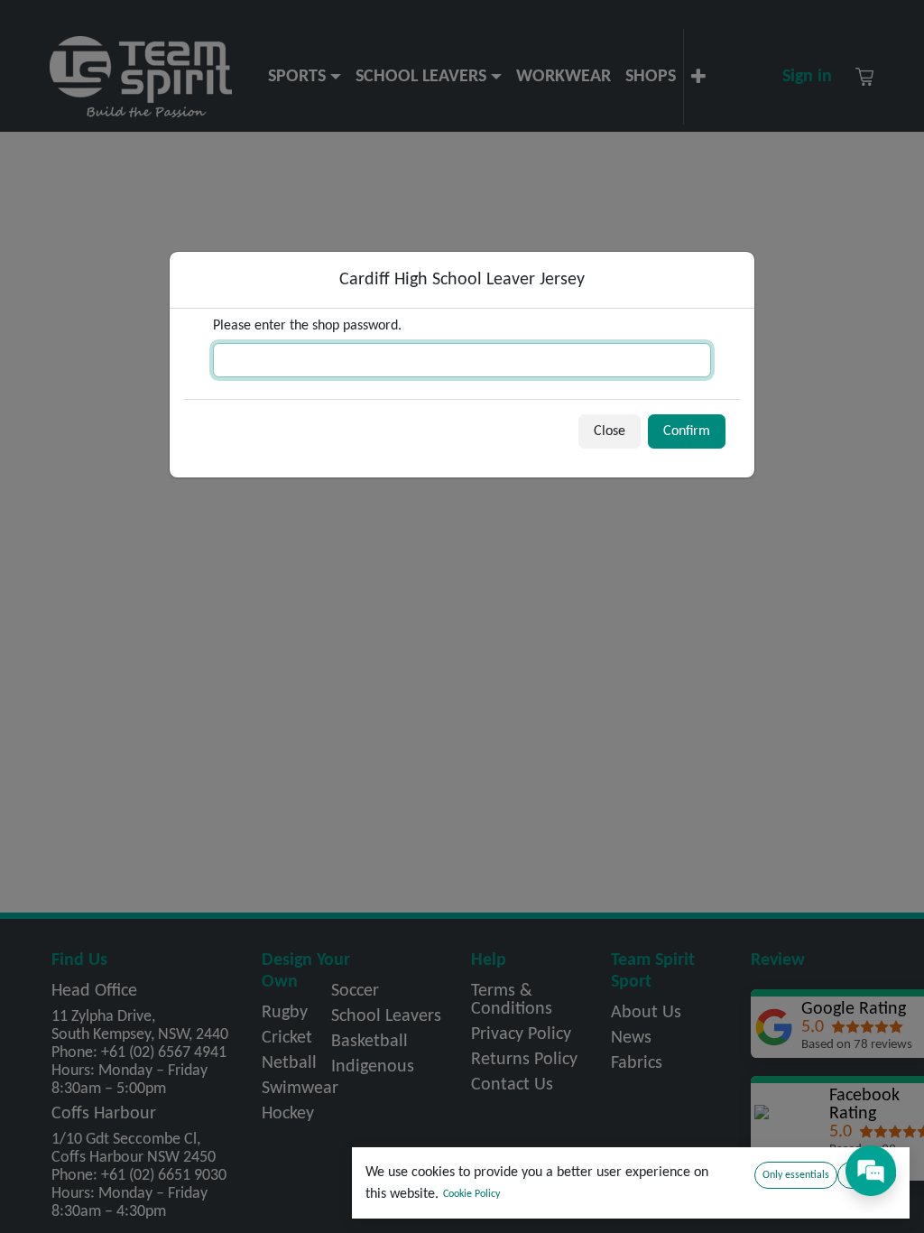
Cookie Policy (471, 1194)
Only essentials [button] (795, 1175)
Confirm (686, 431)
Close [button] (609, 431)
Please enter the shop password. (307, 326)
